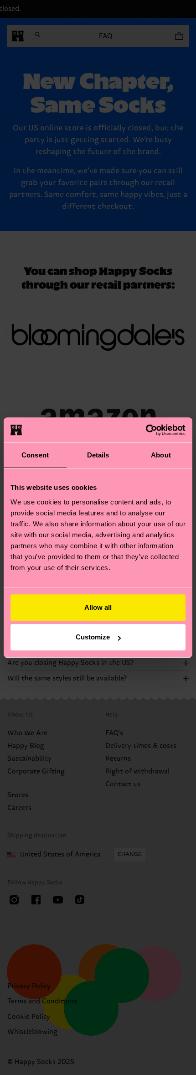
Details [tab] (98, 455)
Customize (93, 637)
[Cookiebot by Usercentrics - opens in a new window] (146, 430)
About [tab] (161, 455)
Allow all (98, 607)
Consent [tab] (35, 455)
